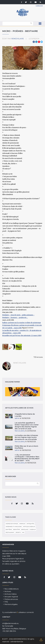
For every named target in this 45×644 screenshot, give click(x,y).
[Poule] (5, 347)
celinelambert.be (16, 642)
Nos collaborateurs (11, 589)
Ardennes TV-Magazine (14, 526)
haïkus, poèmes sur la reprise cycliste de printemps (21, 323)
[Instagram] (30, 2)
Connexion (39, 5)
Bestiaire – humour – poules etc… (15, 317)
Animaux (22, 523)
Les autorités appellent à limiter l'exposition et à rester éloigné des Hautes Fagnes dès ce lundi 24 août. (27, 426)
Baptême (9, 529)
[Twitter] (26, 2)
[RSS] (40, 2)
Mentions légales (10, 604)
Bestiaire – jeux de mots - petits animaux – (18, 315)
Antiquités (30, 523)
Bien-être (16, 529)
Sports (18, 532)
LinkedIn (36, 42)
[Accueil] (22, 16)
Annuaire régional (11, 597)
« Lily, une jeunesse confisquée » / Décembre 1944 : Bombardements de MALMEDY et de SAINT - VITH (27, 458)
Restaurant (10, 532)
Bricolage (24, 529)
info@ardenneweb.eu (10, 623)
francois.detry (20, 431)
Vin (23, 532)
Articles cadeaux (29, 526)
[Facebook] (21, 2)
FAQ (6, 602)
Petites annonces (11, 599)
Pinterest (39, 42)
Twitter (42, 42)
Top (41, 641)
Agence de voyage (12, 523)
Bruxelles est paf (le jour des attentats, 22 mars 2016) (22, 335)
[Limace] (19, 347)
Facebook (34, 42)
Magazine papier (22, 391)
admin (17, 418)
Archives (7, 591)
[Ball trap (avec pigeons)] (12, 347)
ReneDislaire (17, 39)
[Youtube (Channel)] (36, 2)
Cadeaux (33, 529)
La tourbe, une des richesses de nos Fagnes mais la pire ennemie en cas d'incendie (26, 437)
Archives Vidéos (10, 594)
